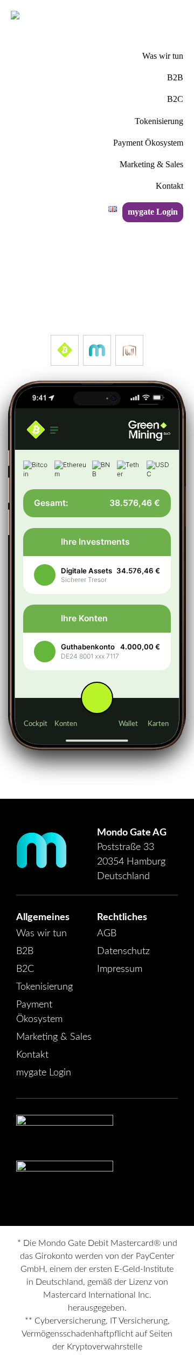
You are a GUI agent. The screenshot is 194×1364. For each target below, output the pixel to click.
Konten (65, 724)
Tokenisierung (44, 987)
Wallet (128, 724)
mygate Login (43, 1073)
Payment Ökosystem (39, 1012)
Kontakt (32, 1055)
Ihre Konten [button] (84, 618)
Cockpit (35, 724)
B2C (25, 969)
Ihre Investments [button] (95, 542)
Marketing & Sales (54, 1037)
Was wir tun (41, 933)
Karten (158, 724)
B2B (24, 951)
